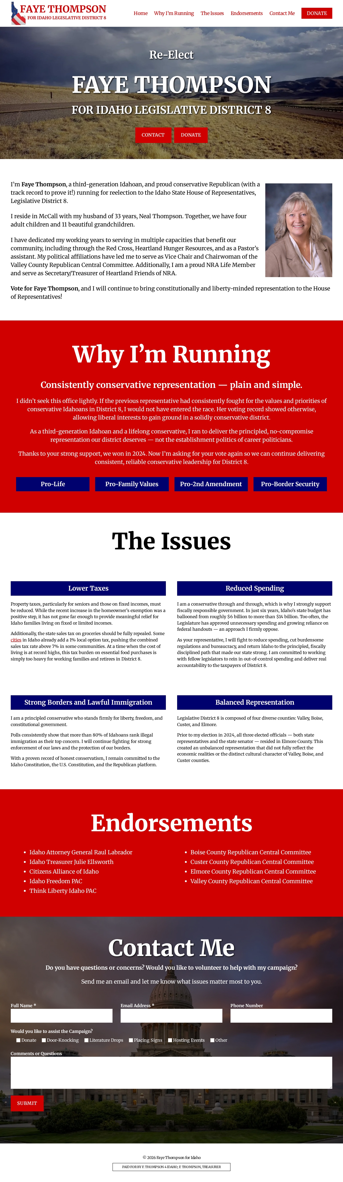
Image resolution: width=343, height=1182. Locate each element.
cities (16, 640)
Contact (153, 135)
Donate (191, 135)
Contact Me (282, 13)
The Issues (212, 13)
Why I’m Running (174, 13)
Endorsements (247, 13)
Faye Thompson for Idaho (178, 1157)
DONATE (317, 13)
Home (140, 13)
